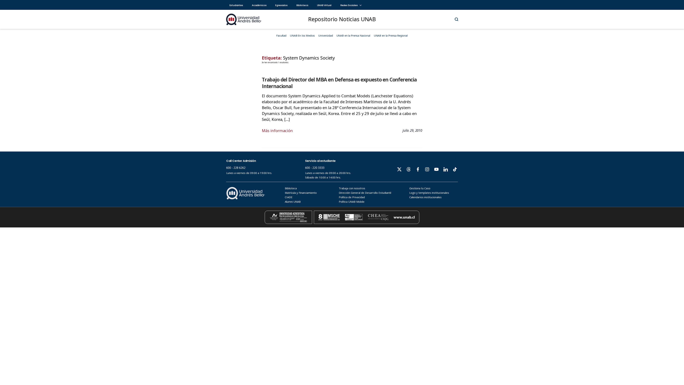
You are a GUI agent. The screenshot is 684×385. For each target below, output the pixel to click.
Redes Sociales (349, 5)
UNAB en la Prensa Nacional (353, 35)
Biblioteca (302, 5)
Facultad (281, 35)
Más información (277, 130)
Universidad (325, 35)
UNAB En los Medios (302, 35)
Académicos (259, 5)
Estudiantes (236, 5)
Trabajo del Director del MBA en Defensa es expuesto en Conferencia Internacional (339, 82)
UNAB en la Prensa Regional (391, 35)
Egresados (281, 5)
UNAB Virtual (324, 5)
